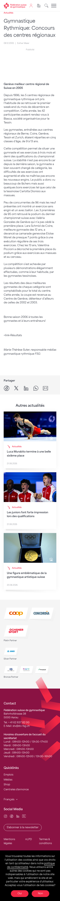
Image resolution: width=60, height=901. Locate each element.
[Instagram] (5, 816)
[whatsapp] (36, 388)
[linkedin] (26, 388)
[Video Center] (24, 816)
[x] (16, 388)
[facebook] (6, 388)
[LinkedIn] (18, 816)
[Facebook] (11, 816)
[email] (45, 388)
